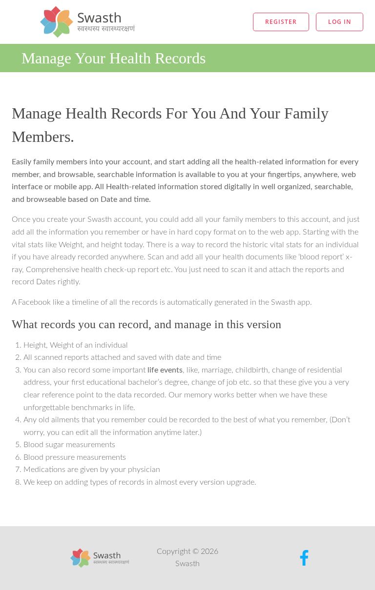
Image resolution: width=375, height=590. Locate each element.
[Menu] (208, 22)
